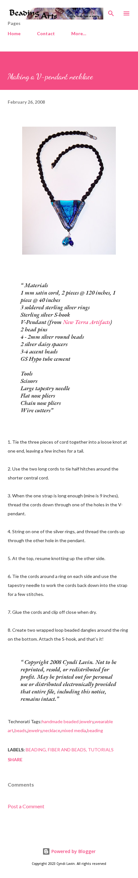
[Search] (111, 11)
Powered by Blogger (73, 851)
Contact (46, 33)
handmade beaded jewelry (68, 721)
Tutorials (101, 749)
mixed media (73, 730)
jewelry (35, 730)
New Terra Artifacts (86, 322)
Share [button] (15, 759)
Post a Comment (26, 806)
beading (95, 730)
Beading (36, 749)
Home (14, 33)
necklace (51, 730)
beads (20, 730)
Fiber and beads (67, 749)
